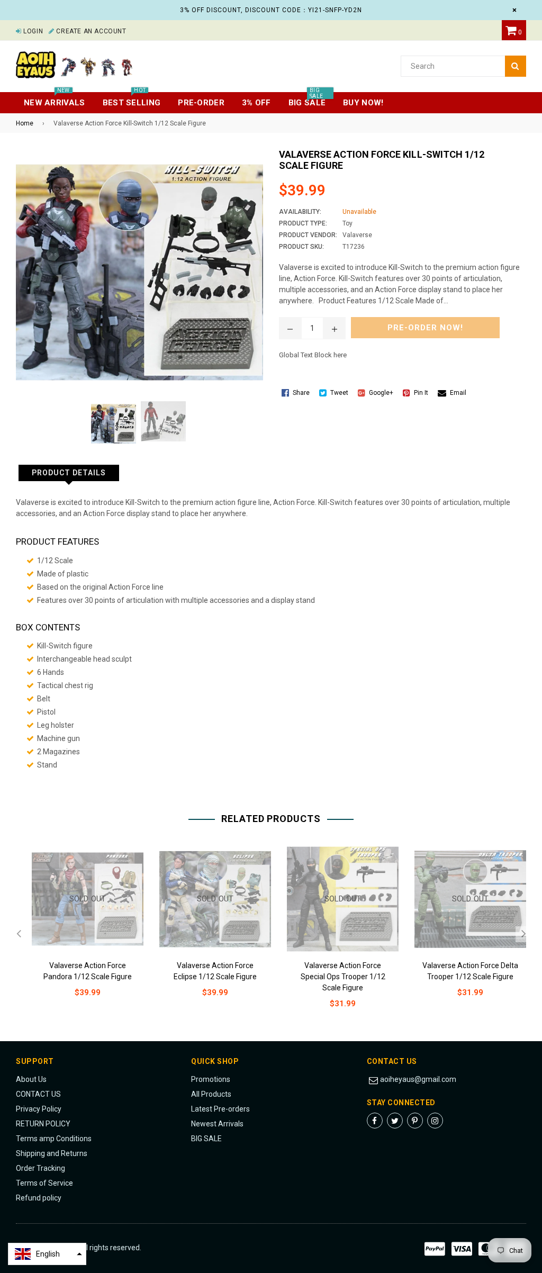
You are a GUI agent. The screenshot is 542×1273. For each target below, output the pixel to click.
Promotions (210, 1079)
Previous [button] (18, 934)
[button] (47, 1254)
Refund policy (38, 1198)
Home (24, 123)
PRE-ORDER (201, 102)
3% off (256, 102)
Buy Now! (363, 102)
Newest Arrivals (217, 1123)
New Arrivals (54, 99)
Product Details (69, 472)
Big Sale (307, 99)
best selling (132, 99)
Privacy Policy (38, 1109)
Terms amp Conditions (54, 1138)
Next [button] (523, 934)
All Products (211, 1094)
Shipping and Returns (51, 1153)
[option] (79, 929)
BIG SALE (206, 1138)
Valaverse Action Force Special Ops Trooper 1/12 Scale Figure (343, 976)
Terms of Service (44, 1183)
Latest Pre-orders (220, 1109)
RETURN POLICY (43, 1123)
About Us (31, 1079)
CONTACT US (38, 1094)
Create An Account (90, 31)
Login (32, 31)
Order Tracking (40, 1168)
